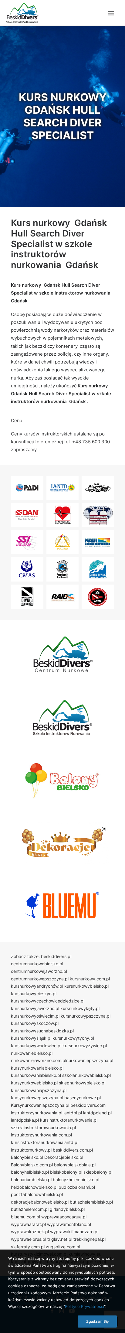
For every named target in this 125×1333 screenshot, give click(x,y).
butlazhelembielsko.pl (91, 1201)
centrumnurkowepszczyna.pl (40, 978)
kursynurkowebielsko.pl (34, 1082)
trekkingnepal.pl (89, 1239)
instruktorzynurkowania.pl (36, 1112)
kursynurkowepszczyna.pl (37, 1097)
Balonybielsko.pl (27, 1157)
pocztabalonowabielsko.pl (37, 1194)
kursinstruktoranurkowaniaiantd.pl (44, 1142)
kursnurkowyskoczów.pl (35, 1023)
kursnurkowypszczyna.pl (85, 1015)
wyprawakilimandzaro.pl (74, 1231)
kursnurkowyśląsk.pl (31, 1038)
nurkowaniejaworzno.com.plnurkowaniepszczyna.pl (62, 1060)
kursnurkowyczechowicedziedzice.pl (47, 1000)
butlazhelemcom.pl (30, 1209)
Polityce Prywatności (84, 1306)
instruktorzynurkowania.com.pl (41, 1134)
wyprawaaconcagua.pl (63, 1216)
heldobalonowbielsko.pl (34, 1187)
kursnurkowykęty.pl (80, 1008)
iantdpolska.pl (25, 1120)
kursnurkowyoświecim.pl (35, 1015)
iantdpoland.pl (97, 1112)
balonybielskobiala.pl (75, 1164)
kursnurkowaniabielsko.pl (36, 1075)
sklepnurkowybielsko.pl (82, 1082)
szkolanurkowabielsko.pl (86, 1075)
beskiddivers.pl (56, 956)
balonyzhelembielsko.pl (76, 1179)
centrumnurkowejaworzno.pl (39, 971)
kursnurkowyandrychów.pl (37, 986)
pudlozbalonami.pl (77, 1187)
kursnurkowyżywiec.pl (84, 1045)
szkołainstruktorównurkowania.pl (43, 1127)
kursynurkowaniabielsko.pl (37, 1068)
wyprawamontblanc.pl (69, 1224)
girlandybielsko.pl (67, 1209)
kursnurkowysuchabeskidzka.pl (42, 1030)
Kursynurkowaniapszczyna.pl (40, 1105)
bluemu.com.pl (25, 1216)
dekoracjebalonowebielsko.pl (40, 1201)
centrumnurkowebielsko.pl (37, 963)
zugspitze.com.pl (63, 1246)
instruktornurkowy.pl (31, 1149)
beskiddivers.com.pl (73, 1149)
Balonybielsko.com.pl (32, 1164)
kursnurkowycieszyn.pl (33, 993)
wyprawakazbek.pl (30, 1231)
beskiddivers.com (88, 1105)
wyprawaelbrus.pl (28, 1239)
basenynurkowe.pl (82, 1097)
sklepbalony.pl (97, 1172)
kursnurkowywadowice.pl (36, 1045)
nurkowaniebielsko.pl (31, 1053)
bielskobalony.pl (66, 1172)
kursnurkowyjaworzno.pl (35, 1008)
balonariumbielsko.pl (31, 1179)
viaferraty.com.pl (28, 1246)
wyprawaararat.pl (28, 1224)
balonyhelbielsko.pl (30, 1172)
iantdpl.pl (72, 1112)
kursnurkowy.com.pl (90, 978)
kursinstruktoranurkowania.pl (68, 1120)
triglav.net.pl (59, 1239)
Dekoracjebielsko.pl (63, 1157)
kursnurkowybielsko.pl (86, 986)
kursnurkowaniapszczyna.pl (38, 1090)
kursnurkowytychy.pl (73, 1038)
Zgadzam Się (97, 1321)
